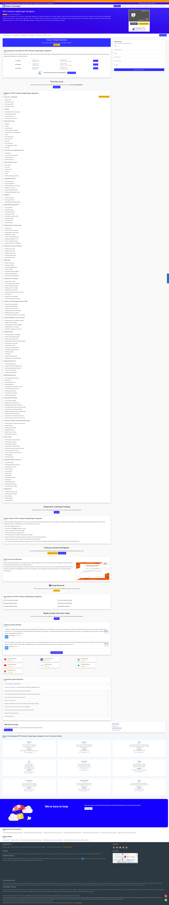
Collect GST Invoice (67, 847)
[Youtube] (120, 847)
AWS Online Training (7, 858)
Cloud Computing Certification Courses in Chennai (45, 883)
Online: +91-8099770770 (35, 3)
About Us (5, 853)
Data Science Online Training (55, 858)
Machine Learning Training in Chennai (113, 885)
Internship (7, 847)
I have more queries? (9, 716)
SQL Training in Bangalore (71, 889)
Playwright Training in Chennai (94, 883)
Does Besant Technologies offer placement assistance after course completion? (23, 694)
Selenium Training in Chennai (33, 885)
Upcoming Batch (6, 35)
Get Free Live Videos (143, 23)
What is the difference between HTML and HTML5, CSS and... (76, 840)
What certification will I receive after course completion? (17, 706)
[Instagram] (126, 847)
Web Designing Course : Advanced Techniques (53, 840)
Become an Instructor (39, 853)
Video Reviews (18, 847)
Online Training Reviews (27, 847)
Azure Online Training (7, 860)
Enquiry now (115, 726)
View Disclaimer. (79, 902)
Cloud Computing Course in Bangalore (10, 889)
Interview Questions (41, 847)
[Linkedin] (123, 847)
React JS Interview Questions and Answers (127, 832)
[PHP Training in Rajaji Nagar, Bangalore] (139, 16)
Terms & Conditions (85, 853)
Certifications (117, 6)
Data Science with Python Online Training (70, 858)
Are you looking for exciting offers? (13, 683)
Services (9, 853)
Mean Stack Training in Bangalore (157, 889)
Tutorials (12, 847)
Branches (132, 6)
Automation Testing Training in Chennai (109, 883)
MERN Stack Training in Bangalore (10, 891)
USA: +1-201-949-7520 (47, 3)
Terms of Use (77, 853)
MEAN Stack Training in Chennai (84, 885)
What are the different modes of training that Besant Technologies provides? (22, 703)
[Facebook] (114, 847)
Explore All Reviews (56, 652)
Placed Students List (58, 847)
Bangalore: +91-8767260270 (22, 3)
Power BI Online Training (100, 858)
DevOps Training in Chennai (8, 885)
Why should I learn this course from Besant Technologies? (18, 690)
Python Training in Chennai (58, 885)
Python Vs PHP (6, 840)
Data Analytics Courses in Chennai (27, 883)
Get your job (62, 553)
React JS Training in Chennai (46, 885)
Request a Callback (168, 278)
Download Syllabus (105, 96)
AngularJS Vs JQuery (15, 840)
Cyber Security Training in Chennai (154, 883)
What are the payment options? (12, 713)
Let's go (57, 618)
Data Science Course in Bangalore (58, 889)
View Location (29, 752)
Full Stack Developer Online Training (19, 860)
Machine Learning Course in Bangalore (25, 891)
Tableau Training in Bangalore (84, 889)
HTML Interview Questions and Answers (108, 832)
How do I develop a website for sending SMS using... (31, 840)
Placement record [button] (52, 553)
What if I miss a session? (10, 700)
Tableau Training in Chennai (20, 885)
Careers (24, 853)
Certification (31, 35)
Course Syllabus (15, 35)
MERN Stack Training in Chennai (98, 885)
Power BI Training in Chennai (71, 885)
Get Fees (95, 60)
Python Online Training (32, 858)
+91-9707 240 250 (150, 3)
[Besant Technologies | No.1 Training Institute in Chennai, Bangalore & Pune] (12, 6)
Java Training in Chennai (127, 885)
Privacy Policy (64, 853)
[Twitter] (117, 847)
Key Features (39, 35)
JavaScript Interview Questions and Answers (72, 832)
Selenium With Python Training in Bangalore (100, 889)
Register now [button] (56, 44)
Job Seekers (162, 6)
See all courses (115, 730)
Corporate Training (147, 6)
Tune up (57, 512)
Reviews (45, 35)
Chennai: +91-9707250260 (9, 3)
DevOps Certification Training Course (19, 858)
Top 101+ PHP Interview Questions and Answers (13, 832)
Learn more (56, 87)
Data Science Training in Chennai (64, 883)
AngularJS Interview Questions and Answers (33, 832)
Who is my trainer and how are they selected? (15, 697)
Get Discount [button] (56, 590)
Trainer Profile (24, 35)
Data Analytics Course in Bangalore (26, 889)
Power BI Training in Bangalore (143, 889)
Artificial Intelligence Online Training (35, 860)
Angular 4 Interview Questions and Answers (53, 832)
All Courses (124, 6)
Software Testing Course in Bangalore (42, 889)
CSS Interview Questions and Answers (91, 832)
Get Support (88, 808)
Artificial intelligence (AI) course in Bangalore (68, 891)
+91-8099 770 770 (140, 29)
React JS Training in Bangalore (116, 889)
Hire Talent (155, 6)
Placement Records (110, 1)
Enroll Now (133, 23)
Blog (3, 847)
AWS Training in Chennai (141, 883)
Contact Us (19, 853)
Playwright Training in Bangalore (129, 889)
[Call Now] (165, 896)
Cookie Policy (71, 853)
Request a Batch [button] (71, 72)
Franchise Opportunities (50, 853)
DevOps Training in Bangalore (40, 891)
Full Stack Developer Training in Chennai (11, 883)
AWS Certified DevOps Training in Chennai (127, 883)
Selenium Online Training (43, 858)
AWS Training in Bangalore (52, 891)
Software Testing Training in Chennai (79, 883)
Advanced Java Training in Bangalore (86, 891)
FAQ (50, 35)
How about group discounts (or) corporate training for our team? (19, 709)
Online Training (138, 6)
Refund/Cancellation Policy (95, 853)
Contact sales (8, 730)
